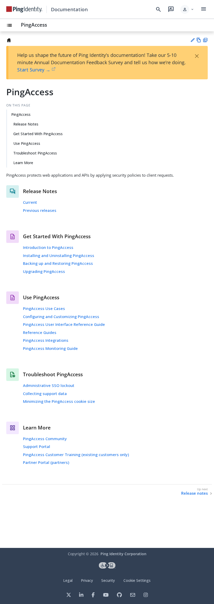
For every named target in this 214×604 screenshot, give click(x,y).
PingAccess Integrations (45, 340)
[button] (187, 9)
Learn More (23, 162)
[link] (24, 9)
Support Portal (36, 446)
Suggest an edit (192, 40)
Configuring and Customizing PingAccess (61, 316)
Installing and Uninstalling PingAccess (58, 255)
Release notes (194, 493)
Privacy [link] (87, 580)
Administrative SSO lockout (48, 385)
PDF (205, 40)
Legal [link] (68, 580)
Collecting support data (45, 393)
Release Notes (25, 124)
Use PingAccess (26, 143)
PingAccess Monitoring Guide (50, 348)
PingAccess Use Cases (44, 308)
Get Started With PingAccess (38, 133)
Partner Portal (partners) (46, 462)
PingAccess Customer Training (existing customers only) (76, 454)
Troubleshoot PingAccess (35, 153)
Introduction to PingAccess (48, 247)
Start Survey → (33, 70)
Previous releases (39, 210)
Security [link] (108, 580)
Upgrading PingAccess (44, 271)
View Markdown (198, 40)
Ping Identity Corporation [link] (123, 553)
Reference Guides (39, 332)
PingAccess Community (45, 438)
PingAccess (34, 24)
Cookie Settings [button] (137, 580)
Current (30, 202)
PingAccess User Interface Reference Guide (64, 324)
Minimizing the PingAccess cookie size (59, 401)
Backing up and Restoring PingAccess (58, 263)
